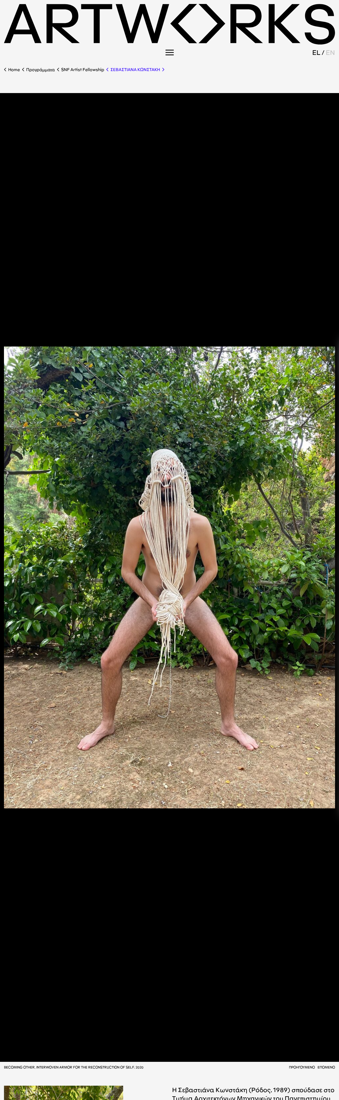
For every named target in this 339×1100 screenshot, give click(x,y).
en (330, 52)
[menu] (170, 52)
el (316, 52)
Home (14, 69)
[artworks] (169, 43)
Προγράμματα (40, 69)
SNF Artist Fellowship (82, 69)
